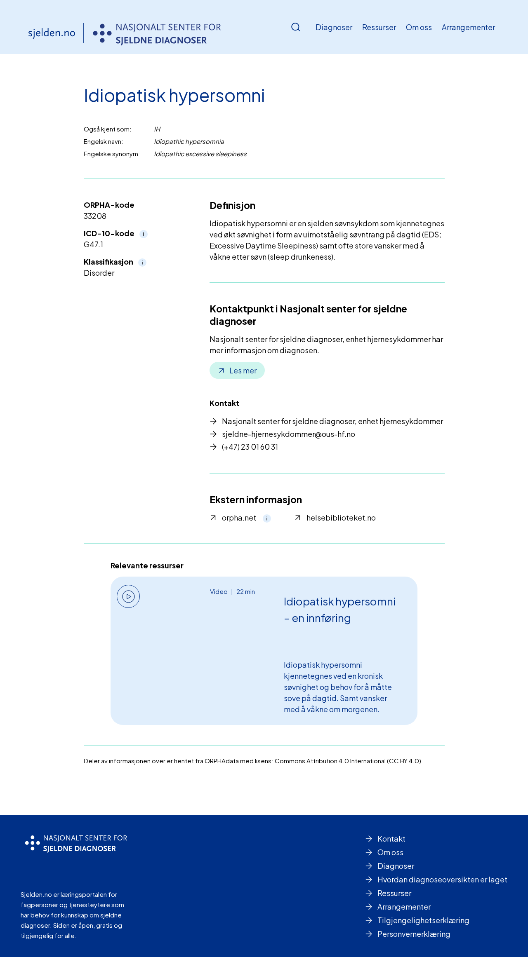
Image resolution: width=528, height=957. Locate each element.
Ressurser (379, 27)
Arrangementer (468, 27)
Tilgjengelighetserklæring (423, 920)
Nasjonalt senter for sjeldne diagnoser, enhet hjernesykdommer (332, 421)
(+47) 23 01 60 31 (250, 446)
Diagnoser (334, 27)
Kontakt (391, 838)
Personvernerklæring (413, 933)
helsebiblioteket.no (341, 517)
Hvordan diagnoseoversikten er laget (442, 879)
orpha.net (239, 517)
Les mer (243, 370)
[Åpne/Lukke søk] (296, 27)
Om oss (419, 27)
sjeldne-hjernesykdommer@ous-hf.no (288, 434)
